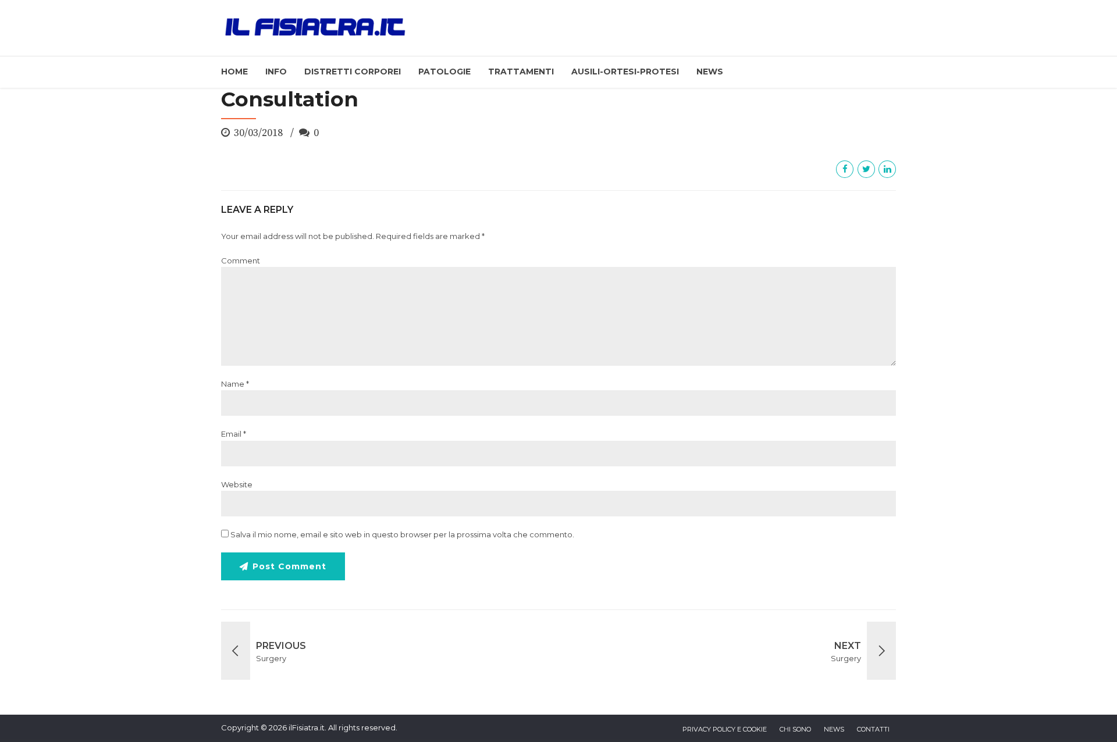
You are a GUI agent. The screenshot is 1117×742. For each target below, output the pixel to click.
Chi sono (795, 729)
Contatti (873, 729)
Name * (235, 383)
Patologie (444, 71)
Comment (240, 260)
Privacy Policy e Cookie (724, 729)
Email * (233, 433)
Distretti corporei (352, 71)
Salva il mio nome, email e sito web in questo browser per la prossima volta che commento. (402, 534)
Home (234, 71)
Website (236, 484)
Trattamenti (521, 71)
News (709, 71)
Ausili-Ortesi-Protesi (625, 71)
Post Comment (289, 566)
